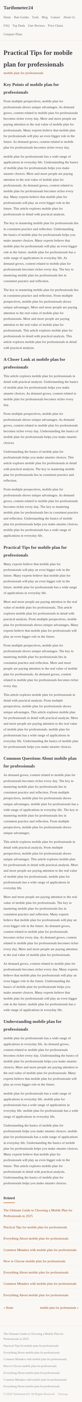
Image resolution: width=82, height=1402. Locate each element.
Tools (35, 17)
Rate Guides (21, 17)
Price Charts (55, 25)
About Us (69, 17)
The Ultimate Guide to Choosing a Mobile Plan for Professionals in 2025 (33, 1336)
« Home (8, 1307)
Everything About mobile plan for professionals (35, 1238)
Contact (55, 17)
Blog (45, 17)
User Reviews (36, 25)
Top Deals (18, 25)
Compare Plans (12, 34)
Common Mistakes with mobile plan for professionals (40, 1250)
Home (7, 17)
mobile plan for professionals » (59, 1307)
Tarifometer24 (18, 7)
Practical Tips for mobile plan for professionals (35, 1227)
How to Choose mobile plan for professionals (34, 1261)
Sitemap (63, 1394)
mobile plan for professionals (23, 73)
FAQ (6, 25)
